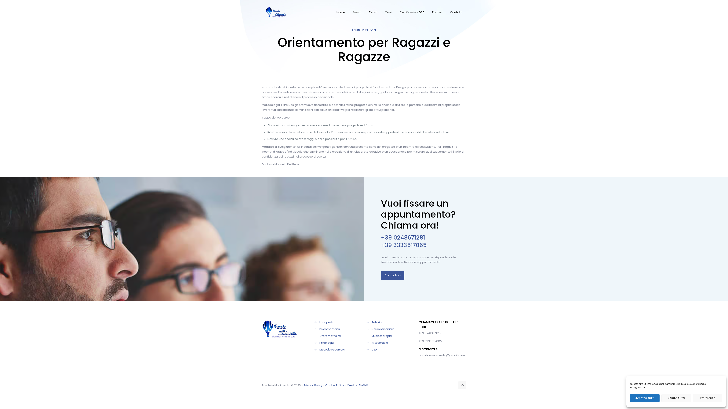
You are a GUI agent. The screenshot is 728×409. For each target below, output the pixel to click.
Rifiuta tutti (676, 398)
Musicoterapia (382, 336)
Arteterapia (380, 343)
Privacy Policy (313, 385)
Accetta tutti (644, 398)
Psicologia (326, 343)
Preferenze (707, 398)
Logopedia (326, 322)
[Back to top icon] (462, 385)
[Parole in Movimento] (276, 12)
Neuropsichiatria (383, 329)
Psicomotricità (329, 329)
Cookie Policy (334, 385)
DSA (374, 349)
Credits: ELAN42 (357, 385)
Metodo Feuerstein (332, 349)
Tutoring (377, 322)
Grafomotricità (330, 336)
